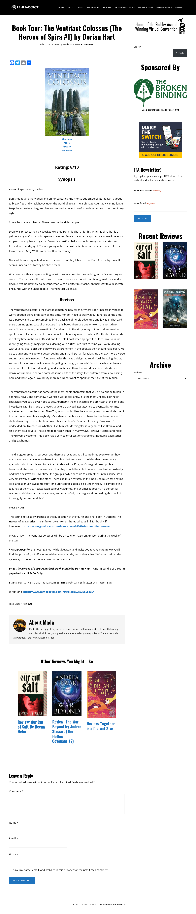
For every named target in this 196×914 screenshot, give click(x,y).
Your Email (144, 203)
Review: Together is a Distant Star (101, 726)
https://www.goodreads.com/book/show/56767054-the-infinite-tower (67, 526)
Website (14, 854)
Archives (138, 372)
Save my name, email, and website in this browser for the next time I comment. (61, 870)
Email (13, 838)
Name (14, 822)
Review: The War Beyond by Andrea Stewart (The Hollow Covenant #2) (66, 731)
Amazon (67, 146)
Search (137, 46)
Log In (122, 904)
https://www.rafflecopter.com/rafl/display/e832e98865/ (58, 591)
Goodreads (67, 150)
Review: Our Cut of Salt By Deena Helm (31, 727)
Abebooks (67, 139)
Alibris (67, 143)
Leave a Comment (83, 44)
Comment (16, 791)
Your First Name (147, 190)
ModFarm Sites (110, 904)
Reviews (27, 603)
